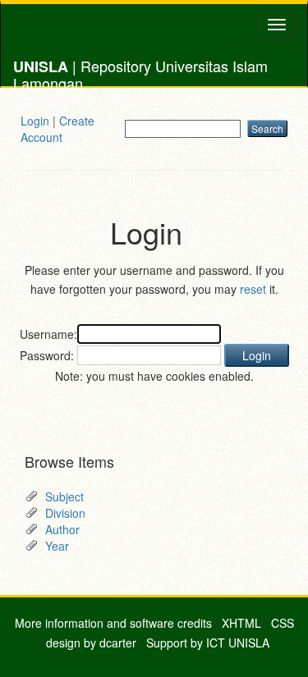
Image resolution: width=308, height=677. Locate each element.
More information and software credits (113, 623)
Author (62, 529)
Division (65, 513)
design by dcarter (91, 642)
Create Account (57, 128)
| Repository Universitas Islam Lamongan (140, 70)
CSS (282, 623)
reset (253, 289)
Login (35, 120)
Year (57, 545)
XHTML (241, 623)
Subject (64, 496)
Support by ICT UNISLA (207, 642)
